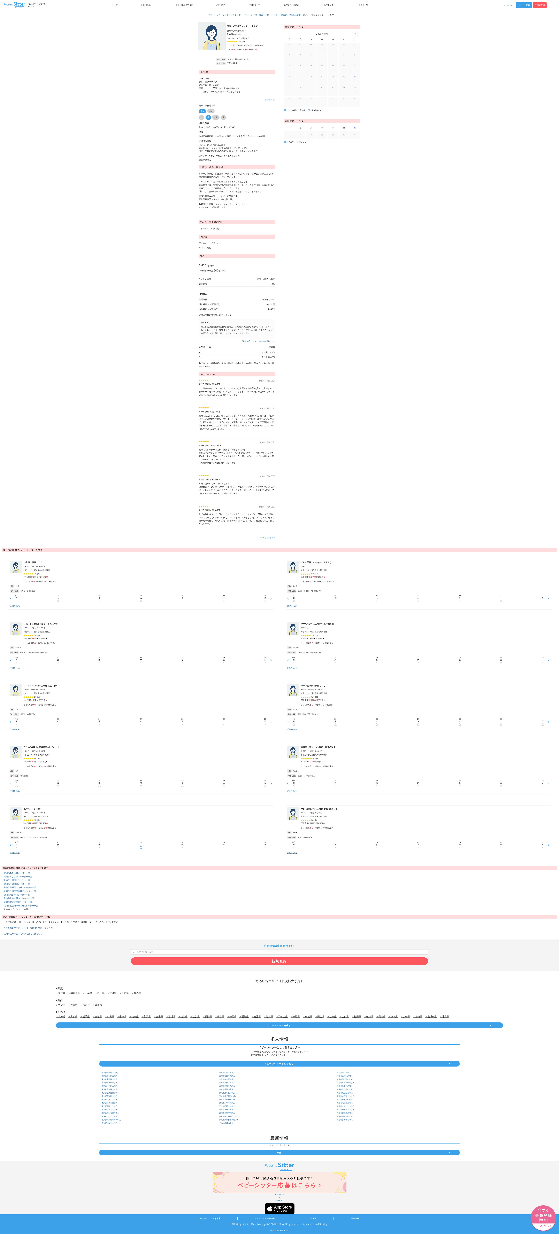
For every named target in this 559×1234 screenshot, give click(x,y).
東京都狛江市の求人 (109, 1116)
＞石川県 (170, 1016)
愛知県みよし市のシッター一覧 (18, 876)
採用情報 (355, 1218)
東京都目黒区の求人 (109, 1083)
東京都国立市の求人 (227, 1113)
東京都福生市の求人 (345, 1113)
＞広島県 (332, 1016)
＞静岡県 (231, 1016)
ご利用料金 (221, 5)
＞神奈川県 (74, 993)
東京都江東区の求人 (227, 1079)
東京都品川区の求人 (345, 1079)
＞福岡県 (356, 1016)
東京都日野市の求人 (227, 1110)
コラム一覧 (363, 5)
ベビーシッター (272, 15)
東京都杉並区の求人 (345, 1086)
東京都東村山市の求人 (345, 1110)
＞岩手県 (85, 1016)
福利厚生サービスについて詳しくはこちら (23, 934)
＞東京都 (60, 993)
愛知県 (284, 15)
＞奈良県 (97, 1005)
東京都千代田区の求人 (110, 1073)
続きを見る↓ (270, 100)
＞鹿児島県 (431, 1016)
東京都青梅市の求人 (109, 1103)
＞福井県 (182, 1016)
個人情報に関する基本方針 (253, 1224)
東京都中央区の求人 (227, 1073)
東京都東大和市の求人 (228, 1116)
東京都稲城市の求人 (109, 1123)
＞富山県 (158, 1016)
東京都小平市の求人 (109, 1110)
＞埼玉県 (99, 993)
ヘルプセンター (328, 5)
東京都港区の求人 (344, 1073)
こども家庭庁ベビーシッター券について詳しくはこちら (29, 928)
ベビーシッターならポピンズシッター (225, 15)
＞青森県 (72, 1016)
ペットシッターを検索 (264, 1218)
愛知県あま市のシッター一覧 (17, 873)
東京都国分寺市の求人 (110, 1113)
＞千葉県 (87, 993)
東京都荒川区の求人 (345, 1089)
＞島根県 (307, 1016)
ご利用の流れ (146, 5)
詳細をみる (15, 606)
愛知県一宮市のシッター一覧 (17, 880)
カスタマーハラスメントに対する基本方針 (308, 1224)
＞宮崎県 (417, 1016)
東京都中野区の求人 (227, 1086)
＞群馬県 (136, 993)
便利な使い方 (254, 5)
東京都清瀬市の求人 (345, 1116)
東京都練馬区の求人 (227, 1093)
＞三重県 (256, 1016)
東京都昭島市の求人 (345, 1103)
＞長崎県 (380, 1016)
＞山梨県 (195, 1016)
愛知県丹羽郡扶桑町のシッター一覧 (20, 891)
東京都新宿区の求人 (109, 1076)
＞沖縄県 (444, 1016)
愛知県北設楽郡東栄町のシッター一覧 (21, 905)
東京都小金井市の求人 (345, 1106)
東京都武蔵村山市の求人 (228, 1120)
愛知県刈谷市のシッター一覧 (17, 895)
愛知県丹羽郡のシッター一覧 (17, 884)
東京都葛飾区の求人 (109, 1096)
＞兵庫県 (72, 1005)
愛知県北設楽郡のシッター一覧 (18, 902)
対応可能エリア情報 (184, 5)
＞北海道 (60, 1016)
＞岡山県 (319, 1016)
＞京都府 (85, 1005)
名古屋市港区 (295, 15)
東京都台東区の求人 (345, 1076)
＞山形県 (121, 1016)
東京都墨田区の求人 (109, 1079)
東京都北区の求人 (226, 1089)
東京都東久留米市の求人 (111, 1120)
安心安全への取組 (291, 5)
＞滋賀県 (268, 1016)
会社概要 (313, 1218)
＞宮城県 (97, 1016)
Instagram (279, 1200)
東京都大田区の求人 (227, 1083)
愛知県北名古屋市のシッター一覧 (19, 898)
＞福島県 (134, 1016)
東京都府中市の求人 (227, 1103)
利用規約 (235, 1224)
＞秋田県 (109, 1016)
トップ (115, 5)
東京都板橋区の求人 (109, 1093)
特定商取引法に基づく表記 (277, 1224)
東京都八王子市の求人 (345, 1096)
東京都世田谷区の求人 (345, 1083)
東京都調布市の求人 (109, 1106)
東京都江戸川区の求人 (228, 1096)
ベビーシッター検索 (254, 15)
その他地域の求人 (226, 1123)
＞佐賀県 (368, 1016)
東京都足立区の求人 (345, 1093)
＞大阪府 (60, 1005)
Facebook (279, 1194)
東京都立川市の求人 (109, 1100)
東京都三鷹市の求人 (345, 1100)
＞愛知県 (244, 1016)
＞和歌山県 (282, 1016)
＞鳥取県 (295, 1016)
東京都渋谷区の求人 (109, 1086)
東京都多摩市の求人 (345, 1120)
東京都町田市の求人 (227, 1106)
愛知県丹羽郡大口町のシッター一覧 (20, 887)
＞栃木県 (124, 993)
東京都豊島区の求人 (109, 1089)
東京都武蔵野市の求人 (228, 1100)
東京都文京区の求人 (227, 1076)
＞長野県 (207, 1016)
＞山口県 (344, 1016)
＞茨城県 (111, 993)
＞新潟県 (146, 1016)
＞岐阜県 (219, 1016)
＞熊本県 (393, 1016)
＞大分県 (405, 1016)
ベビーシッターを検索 (210, 1218)
